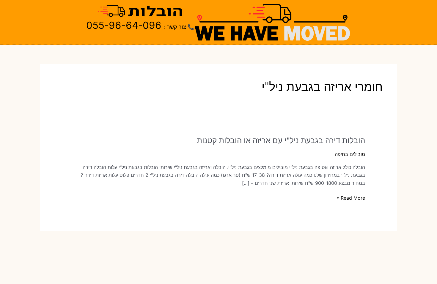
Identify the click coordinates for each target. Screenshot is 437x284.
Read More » (351, 198)
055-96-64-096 (123, 25)
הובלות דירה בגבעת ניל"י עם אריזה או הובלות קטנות (281, 140)
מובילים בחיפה (350, 154)
